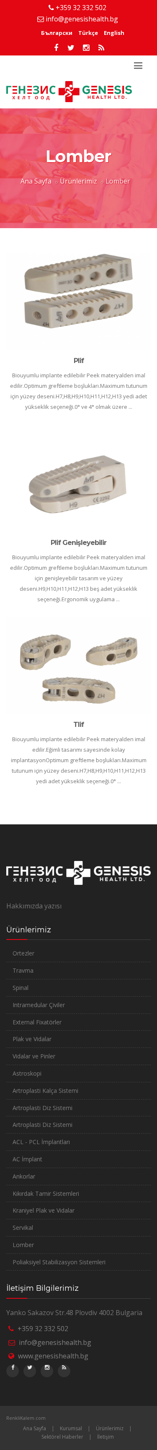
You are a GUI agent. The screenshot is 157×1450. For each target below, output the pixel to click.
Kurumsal (71, 1428)
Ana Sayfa (36, 181)
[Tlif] (78, 665)
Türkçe (88, 33)
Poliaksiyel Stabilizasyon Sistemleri (59, 1262)
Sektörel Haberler (62, 1436)
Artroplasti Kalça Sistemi (45, 1091)
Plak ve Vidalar (32, 1039)
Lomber (23, 1245)
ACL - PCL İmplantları (41, 1142)
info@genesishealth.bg (82, 19)
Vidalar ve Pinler (34, 1056)
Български (56, 33)
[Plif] (78, 301)
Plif (79, 361)
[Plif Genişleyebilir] (78, 483)
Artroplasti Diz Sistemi (42, 1108)
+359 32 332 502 (81, 7)
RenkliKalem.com (26, 1418)
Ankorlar (24, 1176)
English (114, 33)
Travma (23, 970)
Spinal (20, 988)
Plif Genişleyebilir (78, 543)
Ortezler (23, 953)
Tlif (78, 725)
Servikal (23, 1228)
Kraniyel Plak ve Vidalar (44, 1210)
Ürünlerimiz (78, 181)
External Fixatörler (37, 1022)
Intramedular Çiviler (39, 1005)
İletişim (105, 1436)
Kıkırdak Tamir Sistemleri (46, 1193)
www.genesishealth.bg (53, 1356)
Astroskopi (27, 1073)
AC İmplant (27, 1159)
